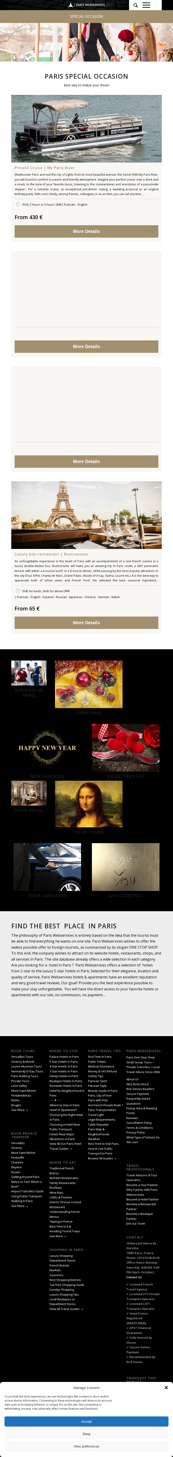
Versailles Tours (22, 1057)
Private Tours (20, 1081)
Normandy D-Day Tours (27, 1071)
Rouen (15, 1172)
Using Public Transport (26, 1196)
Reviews (132, 1118)
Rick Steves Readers (140, 1089)
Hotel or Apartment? (63, 1110)
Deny (87, 1434)
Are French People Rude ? (105, 1105)
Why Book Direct (137, 1084)
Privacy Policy (136, 1132)
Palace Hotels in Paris (64, 1057)
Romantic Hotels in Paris (66, 1086)
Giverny (17, 1148)
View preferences (86, 1446)
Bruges (16, 1105)
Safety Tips (95, 1076)
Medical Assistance (101, 1066)
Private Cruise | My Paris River (45, 168)
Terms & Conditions (139, 1128)
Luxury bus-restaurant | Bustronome (51, 554)
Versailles (18, 1143)
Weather (94, 1139)
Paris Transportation (102, 1110)
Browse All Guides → (102, 1158)
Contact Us (134, 1277)
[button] (166, 1387)
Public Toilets (97, 1062)
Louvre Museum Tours (26, 1066)
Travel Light (96, 1115)
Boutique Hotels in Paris (66, 1081)
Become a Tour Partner (142, 1185)
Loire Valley (19, 1086)
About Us (132, 1079)
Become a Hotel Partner (142, 1199)
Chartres (17, 1162)
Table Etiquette (98, 1124)
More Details (86, 231)
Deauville (18, 1157)
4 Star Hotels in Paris (64, 1066)
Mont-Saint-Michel (23, 1091)
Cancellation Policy (139, 1123)
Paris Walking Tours (24, 1076)
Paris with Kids (98, 1100)
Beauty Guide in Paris (103, 1091)
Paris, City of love (100, 1095)
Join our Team (135, 1223)
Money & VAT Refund (102, 1071)
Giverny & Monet (22, 1062)
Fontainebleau (21, 1095)
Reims (15, 1100)
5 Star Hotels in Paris (64, 1062)
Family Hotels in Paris (64, 1076)
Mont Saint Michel (23, 1153)
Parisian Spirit (97, 1081)
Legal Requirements (101, 1119)
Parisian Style (97, 1086)
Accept (86, 1421)
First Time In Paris (100, 1057)
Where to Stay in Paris (65, 1105)
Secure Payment (137, 1094)
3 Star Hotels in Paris (64, 1071)
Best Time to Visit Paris (103, 1144)
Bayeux (16, 1167)
